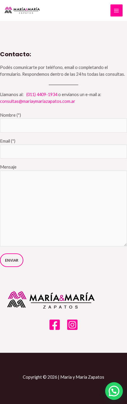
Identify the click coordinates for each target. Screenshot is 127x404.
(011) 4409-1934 (41, 94)
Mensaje (8, 166)
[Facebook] (55, 325)
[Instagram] (72, 325)
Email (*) (7, 141)
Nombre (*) (10, 115)
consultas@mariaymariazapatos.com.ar (37, 101)
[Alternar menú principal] (116, 10)
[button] (114, 391)
